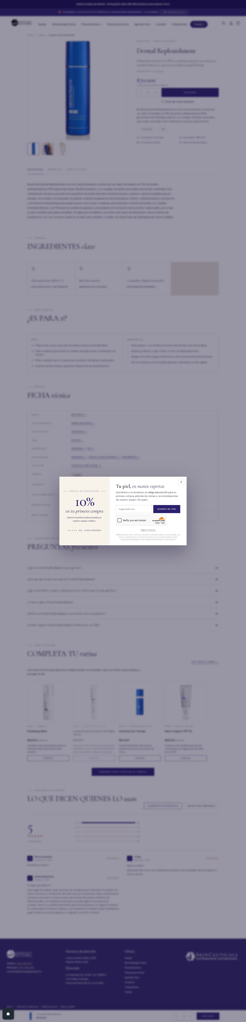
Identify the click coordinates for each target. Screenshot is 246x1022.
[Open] (8, 1013)
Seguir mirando (148, 530)
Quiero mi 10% (166, 509)
